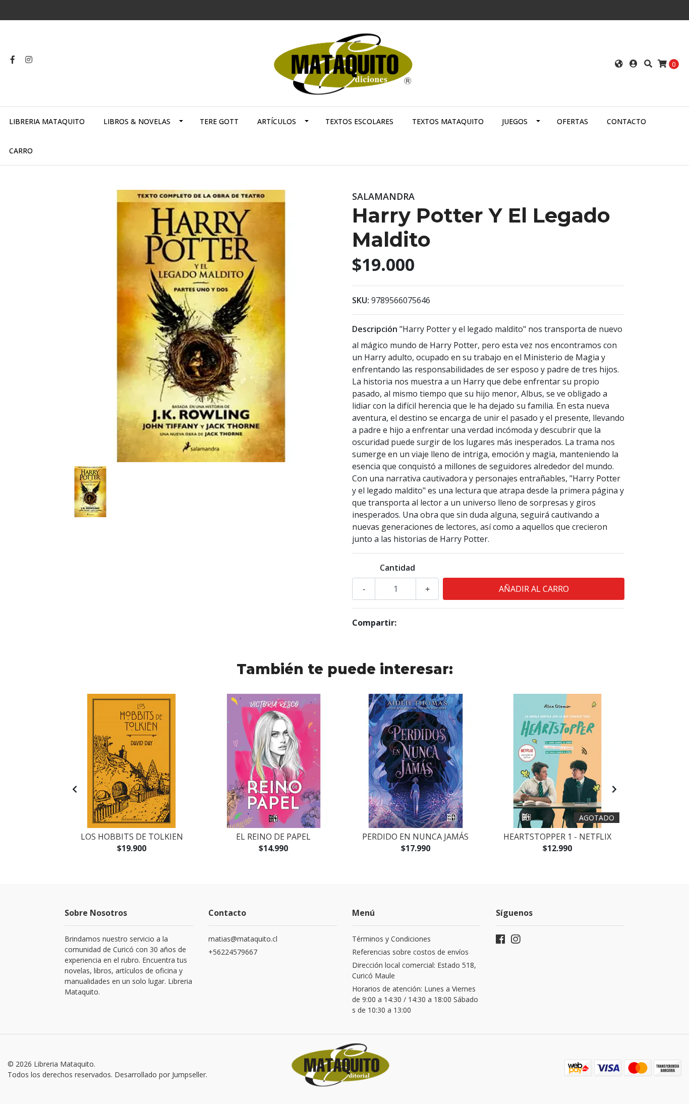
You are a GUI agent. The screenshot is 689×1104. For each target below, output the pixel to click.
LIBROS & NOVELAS (136, 121)
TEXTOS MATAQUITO (448, 121)
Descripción (374, 329)
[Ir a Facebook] (13, 59)
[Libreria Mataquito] (344, 62)
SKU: (360, 300)
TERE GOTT (219, 121)
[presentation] (75, 789)
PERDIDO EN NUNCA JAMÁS (415, 836)
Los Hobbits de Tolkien (132, 836)
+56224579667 (232, 952)
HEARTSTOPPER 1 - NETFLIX (557, 836)
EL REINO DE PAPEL (273, 836)
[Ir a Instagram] (29, 59)
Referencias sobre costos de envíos (410, 952)
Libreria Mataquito (47, 121)
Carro (21, 150)
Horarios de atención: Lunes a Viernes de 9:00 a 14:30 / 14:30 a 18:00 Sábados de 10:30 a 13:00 (415, 999)
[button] (619, 64)
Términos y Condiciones (391, 939)
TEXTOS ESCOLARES (359, 121)
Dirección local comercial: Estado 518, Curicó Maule (414, 970)
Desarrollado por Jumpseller (160, 1074)
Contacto (626, 121)
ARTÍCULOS (276, 121)
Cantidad (397, 567)
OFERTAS (572, 121)
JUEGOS (515, 121)
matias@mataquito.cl (242, 939)
